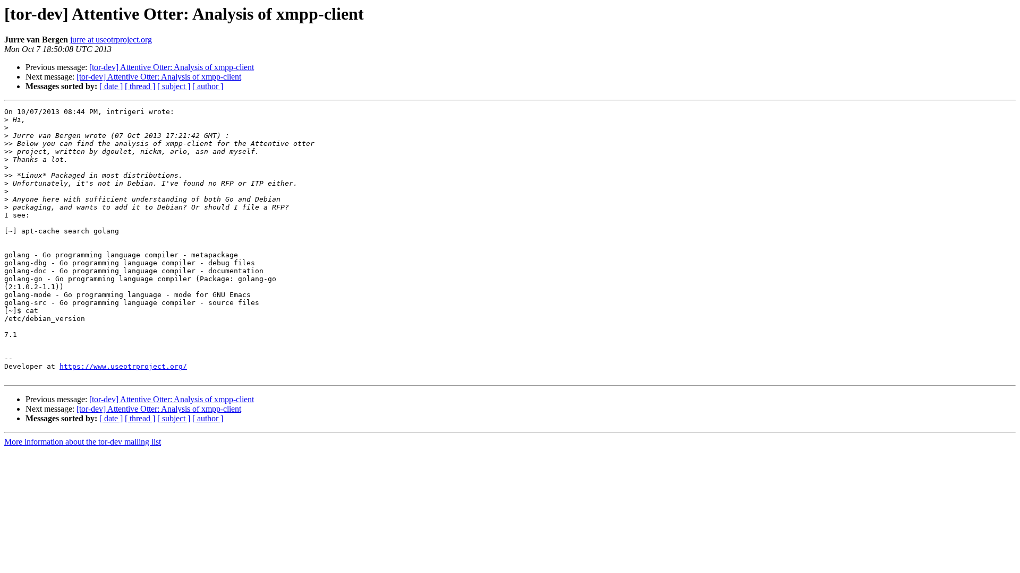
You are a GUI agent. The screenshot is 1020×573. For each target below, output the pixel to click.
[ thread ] (140, 86)
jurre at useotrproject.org (111, 39)
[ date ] (111, 86)
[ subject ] (173, 86)
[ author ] (207, 86)
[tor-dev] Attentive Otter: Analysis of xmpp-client (171, 67)
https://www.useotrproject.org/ (123, 366)
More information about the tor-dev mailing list (82, 441)
